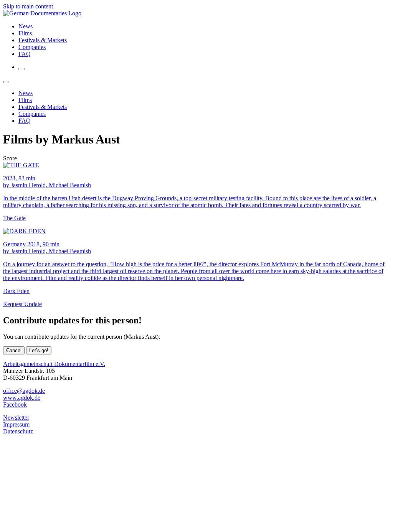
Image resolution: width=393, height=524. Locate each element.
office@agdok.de (24, 390)
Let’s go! (38, 350)
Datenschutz (18, 431)
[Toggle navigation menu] (21, 69)
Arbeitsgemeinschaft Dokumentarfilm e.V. (54, 364)
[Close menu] (6, 82)
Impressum (16, 424)
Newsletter (16, 417)
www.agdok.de (21, 397)
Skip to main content (28, 6)
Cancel (13, 350)
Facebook (15, 404)
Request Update (22, 304)
